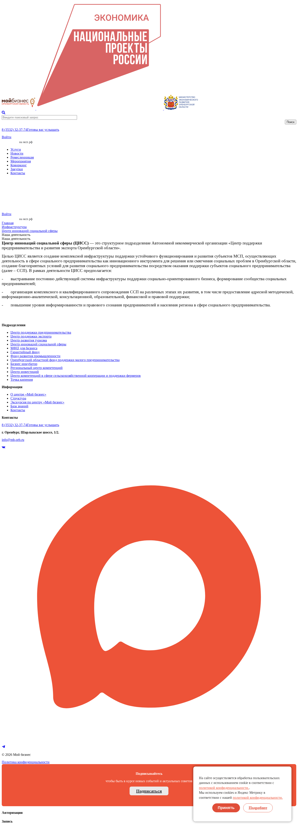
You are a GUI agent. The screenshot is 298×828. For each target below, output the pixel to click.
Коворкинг (18, 165)
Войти (6, 137)
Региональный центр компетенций (36, 368)
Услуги (15, 149)
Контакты (17, 173)
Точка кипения (21, 379)
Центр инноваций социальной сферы (30, 231)
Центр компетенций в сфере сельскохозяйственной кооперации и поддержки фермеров (75, 375)
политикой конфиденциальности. (224, 788)
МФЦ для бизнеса (23, 348)
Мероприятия (20, 161)
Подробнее (258, 808)
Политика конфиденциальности (26, 762)
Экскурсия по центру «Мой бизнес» (37, 402)
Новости (16, 153)
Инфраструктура (14, 227)
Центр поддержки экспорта (30, 336)
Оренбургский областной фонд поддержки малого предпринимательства (65, 360)
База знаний (19, 406)
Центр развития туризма (28, 340)
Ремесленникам (22, 157)
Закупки (16, 169)
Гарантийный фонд (24, 352)
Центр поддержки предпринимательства (40, 332)
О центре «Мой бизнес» (28, 394)
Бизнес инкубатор (23, 364)
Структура (18, 398)
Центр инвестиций (24, 372)
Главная (8, 223)
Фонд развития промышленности (35, 356)
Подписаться (149, 791)
